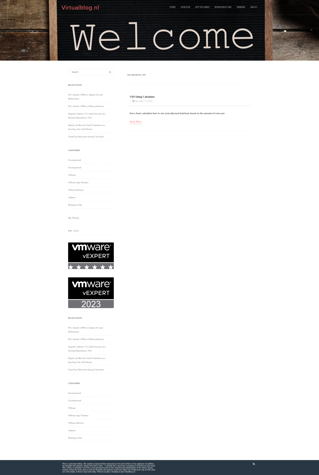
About (254, 7)
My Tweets (73, 217)
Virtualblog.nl (80, 7)
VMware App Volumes (78, 182)
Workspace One (223, 7)
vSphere (71, 197)
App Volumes (202, 7)
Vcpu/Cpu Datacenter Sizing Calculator (86, 136)
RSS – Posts (73, 230)
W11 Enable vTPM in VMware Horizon (86, 106)
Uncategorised (74, 159)
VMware (241, 7)
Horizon (185, 7)
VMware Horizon (76, 189)
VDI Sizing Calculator (142, 96)
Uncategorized (74, 167)
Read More (135, 121)
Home (173, 7)
